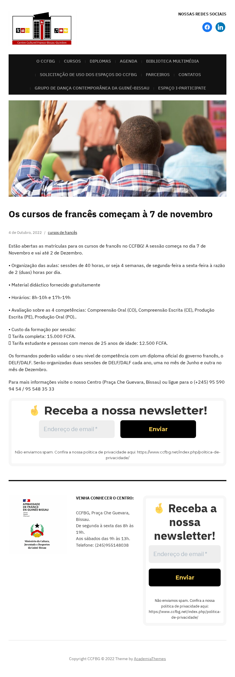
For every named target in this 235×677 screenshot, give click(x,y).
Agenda (128, 61)
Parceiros (158, 74)
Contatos (190, 74)
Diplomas (100, 61)
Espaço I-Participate (182, 88)
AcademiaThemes (150, 658)
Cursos (72, 61)
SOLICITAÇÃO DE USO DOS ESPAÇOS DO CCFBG (88, 74)
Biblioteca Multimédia (172, 61)
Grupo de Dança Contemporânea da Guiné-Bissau (92, 88)
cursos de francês (62, 232)
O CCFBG (45, 61)
